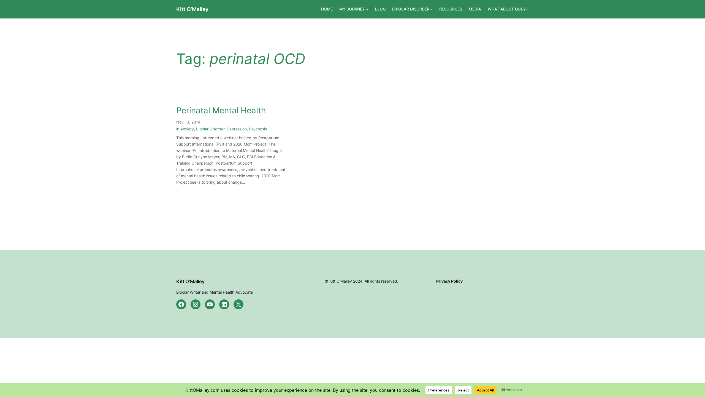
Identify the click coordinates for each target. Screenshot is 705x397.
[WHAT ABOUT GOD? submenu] (527, 9)
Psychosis (258, 129)
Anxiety (187, 129)
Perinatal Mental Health (221, 110)
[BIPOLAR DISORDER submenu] (431, 9)
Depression (237, 129)
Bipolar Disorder (210, 129)
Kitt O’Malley (192, 9)
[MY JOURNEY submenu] (367, 9)
